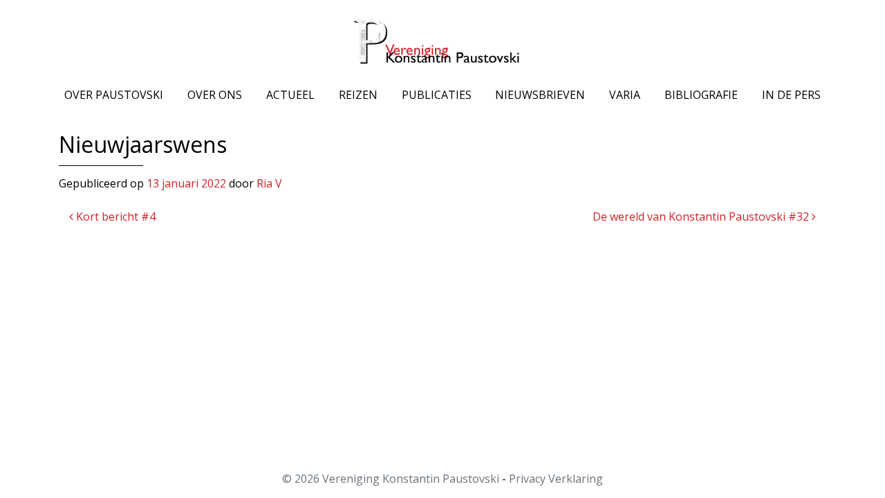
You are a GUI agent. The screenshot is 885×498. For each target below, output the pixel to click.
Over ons (214, 94)
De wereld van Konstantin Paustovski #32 (702, 216)
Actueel (290, 94)
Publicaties (437, 94)
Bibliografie (701, 94)
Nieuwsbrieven (540, 94)
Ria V (269, 183)
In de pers (791, 94)
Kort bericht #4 (114, 216)
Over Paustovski (113, 94)
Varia (624, 94)
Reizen (358, 94)
